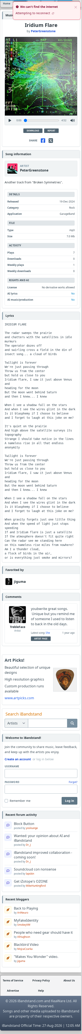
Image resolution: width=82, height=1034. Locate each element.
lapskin (30, 873)
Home (6, 3)
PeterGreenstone (43, 31)
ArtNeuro (22, 912)
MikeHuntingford (36, 885)
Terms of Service (13, 980)
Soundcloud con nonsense (35, 869)
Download (33, 130)
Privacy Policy (41, 980)
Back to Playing (26, 908)
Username (12, 766)
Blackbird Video (26, 944)
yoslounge (32, 828)
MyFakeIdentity (26, 920)
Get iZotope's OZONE (31, 881)
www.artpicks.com (19, 698)
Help (41, 990)
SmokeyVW (23, 925)
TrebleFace (17, 627)
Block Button (24, 823)
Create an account (18, 759)
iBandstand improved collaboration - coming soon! (43, 855)
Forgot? (73, 782)
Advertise (13, 990)
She (48, 633)
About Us (69, 980)
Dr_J (28, 845)
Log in (69, 801)
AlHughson (23, 937)
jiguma (20, 581)
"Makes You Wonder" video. (36, 956)
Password (12, 782)
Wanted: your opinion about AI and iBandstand (42, 838)
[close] (75, 7)
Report (51, 130)
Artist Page (40, 638)
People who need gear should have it (43, 932)
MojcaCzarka (25, 949)
